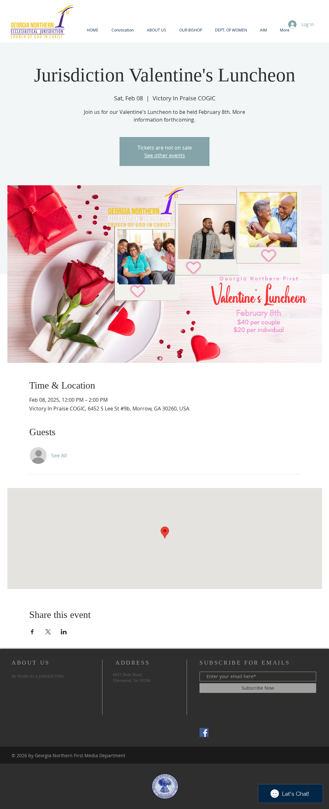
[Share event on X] (48, 631)
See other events (164, 155)
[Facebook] (204, 732)
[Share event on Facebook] (32, 631)
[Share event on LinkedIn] (64, 631)
